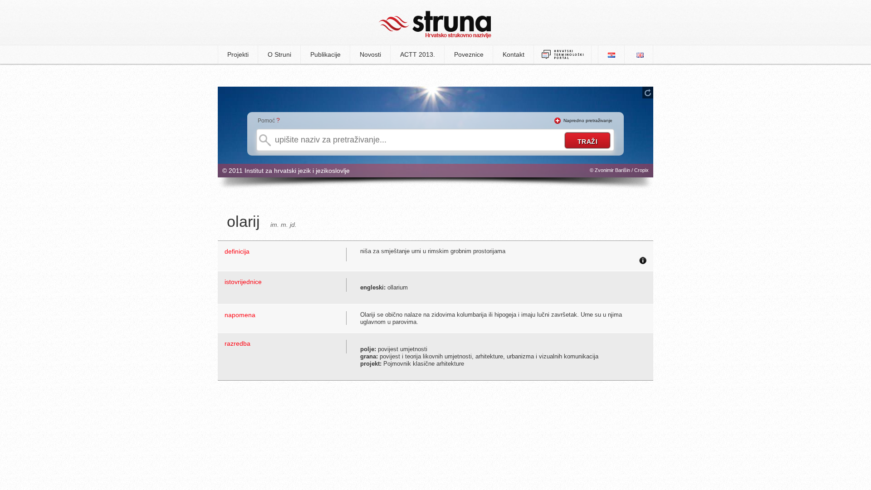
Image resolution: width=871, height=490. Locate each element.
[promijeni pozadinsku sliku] (648, 92)
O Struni (279, 54)
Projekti (238, 54)
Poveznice (469, 54)
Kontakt (513, 54)
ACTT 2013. (417, 54)
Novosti (370, 54)
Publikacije (325, 54)
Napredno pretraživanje (587, 120)
